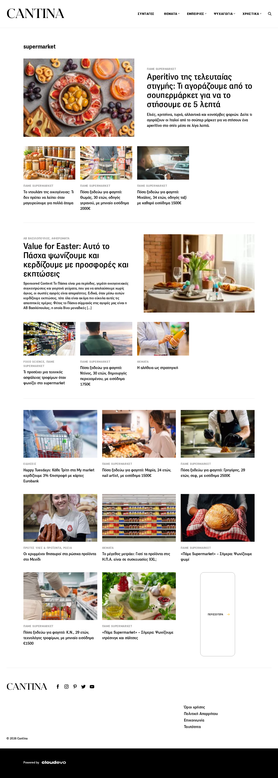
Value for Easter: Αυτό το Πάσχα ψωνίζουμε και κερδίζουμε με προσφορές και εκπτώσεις (75, 260)
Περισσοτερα (215, 614)
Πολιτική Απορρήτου (201, 713)
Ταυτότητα (192, 726)
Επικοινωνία (194, 720)
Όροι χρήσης (194, 707)
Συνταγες (146, 14)
